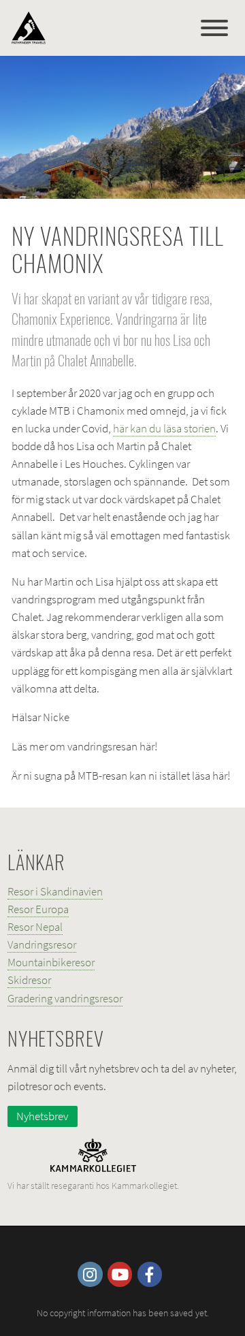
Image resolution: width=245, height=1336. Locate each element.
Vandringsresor (41, 944)
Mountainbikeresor (51, 962)
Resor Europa (38, 909)
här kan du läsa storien (164, 428)
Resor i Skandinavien (55, 891)
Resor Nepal (35, 926)
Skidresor (29, 979)
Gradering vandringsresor (64, 998)
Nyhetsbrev (42, 1116)
